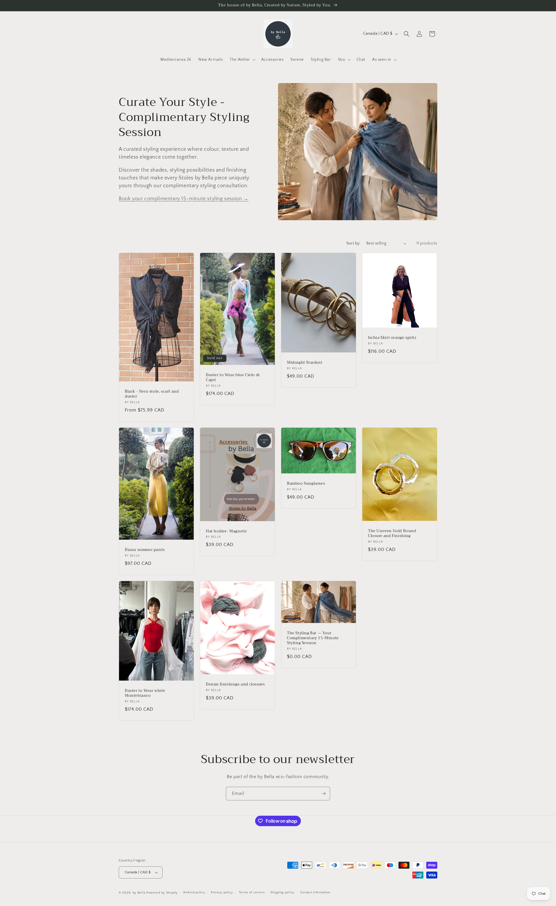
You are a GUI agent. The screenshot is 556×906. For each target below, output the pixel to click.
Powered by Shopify (162, 892)
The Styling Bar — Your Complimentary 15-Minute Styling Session (313, 638)
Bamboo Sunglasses (306, 483)
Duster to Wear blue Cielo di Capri (233, 378)
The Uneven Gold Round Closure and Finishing (392, 534)
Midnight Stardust (304, 362)
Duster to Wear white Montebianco (145, 693)
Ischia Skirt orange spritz (392, 337)
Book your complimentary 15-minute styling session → (184, 199)
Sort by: (353, 243)
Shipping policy (282, 892)
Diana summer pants (145, 549)
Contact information (315, 892)
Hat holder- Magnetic (226, 531)
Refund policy (194, 892)
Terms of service (252, 892)
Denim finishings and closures (235, 684)
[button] (242, 60)
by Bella (139, 892)
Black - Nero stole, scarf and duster (152, 394)
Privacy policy (222, 892)
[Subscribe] (323, 793)
